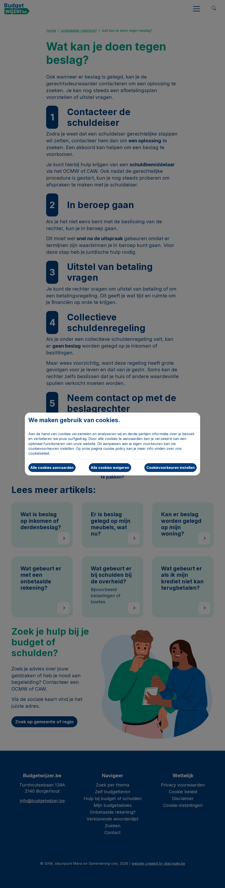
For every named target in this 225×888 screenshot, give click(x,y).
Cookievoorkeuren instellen (170, 467)
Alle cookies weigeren (110, 467)
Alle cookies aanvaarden (52, 467)
